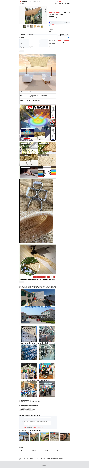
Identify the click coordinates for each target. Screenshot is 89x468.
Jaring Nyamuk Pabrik (37, 458)
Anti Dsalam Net (46, 450)
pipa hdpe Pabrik (31, 458)
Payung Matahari (48, 458)
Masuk (69, 1)
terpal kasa (45, 449)
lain (19, 449)
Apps (62, 3)
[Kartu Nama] (68, 37)
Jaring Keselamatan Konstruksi (60, 449)
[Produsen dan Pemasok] (23, 1)
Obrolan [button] (65, 12)
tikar (32, 449)
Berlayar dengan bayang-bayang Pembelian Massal (57, 458)
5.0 (60, 35)
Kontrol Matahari (43, 458)
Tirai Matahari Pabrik (26, 458)
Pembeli (55, 3)
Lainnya (58, 451)
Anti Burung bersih (34, 451)
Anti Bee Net (20, 451)
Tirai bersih (20, 450)
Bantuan (60, 3)
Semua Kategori (22, 3)
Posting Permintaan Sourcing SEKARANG (38, 427)
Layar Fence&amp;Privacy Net (47, 451)
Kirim (24, 427)
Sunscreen (21, 458)
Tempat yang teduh (34, 450)
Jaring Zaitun (58, 450)
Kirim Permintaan (54, 12)
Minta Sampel (61, 14)
